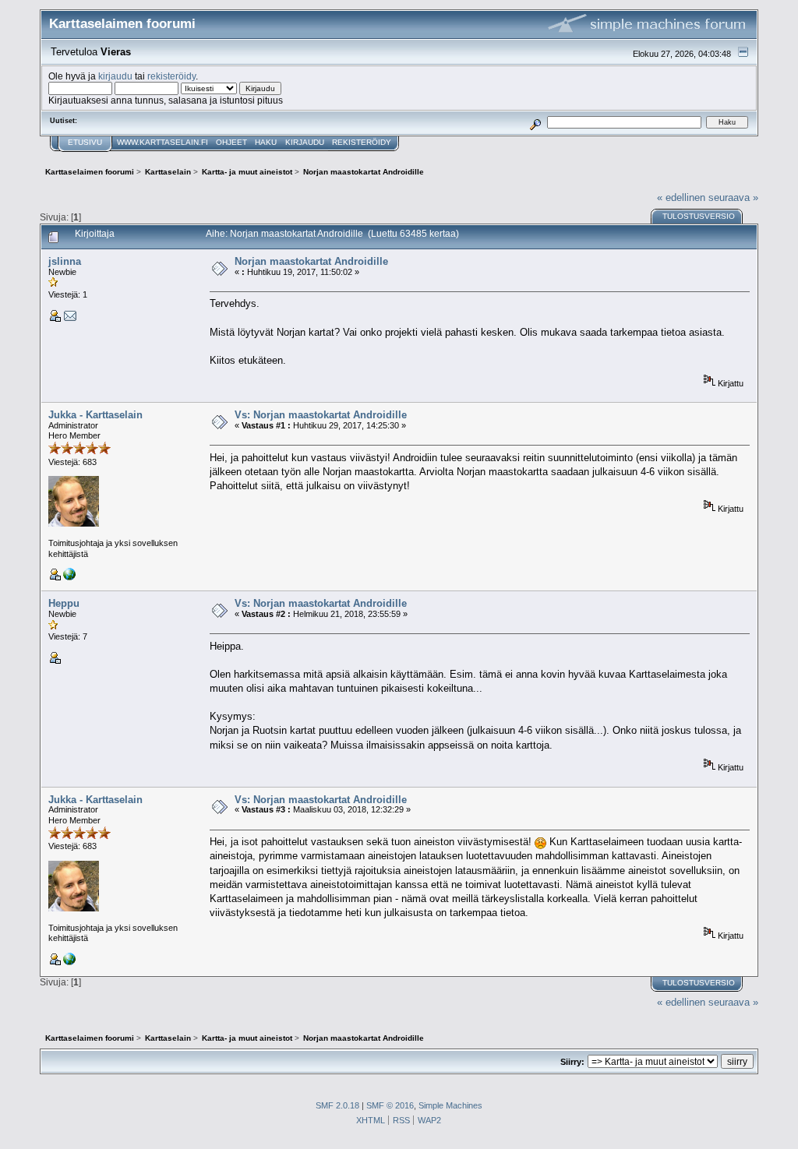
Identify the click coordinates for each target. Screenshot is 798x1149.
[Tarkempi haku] (536, 122)
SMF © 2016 (390, 1105)
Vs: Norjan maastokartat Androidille (321, 415)
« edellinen (681, 197)
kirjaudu (115, 76)
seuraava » (733, 197)
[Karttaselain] (69, 577)
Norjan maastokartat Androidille (311, 261)
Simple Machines (450, 1105)
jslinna (64, 261)
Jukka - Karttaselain (95, 415)
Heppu (63, 603)
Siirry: (572, 1061)
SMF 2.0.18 (337, 1105)
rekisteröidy (171, 76)
